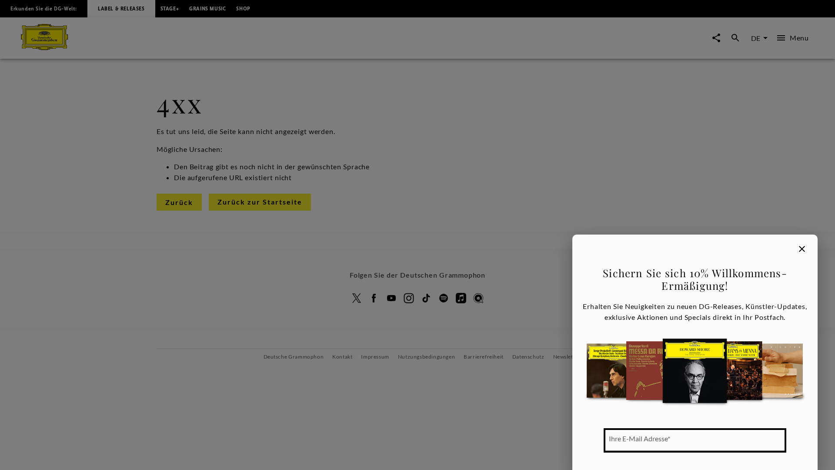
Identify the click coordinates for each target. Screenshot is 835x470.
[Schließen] (802, 249)
